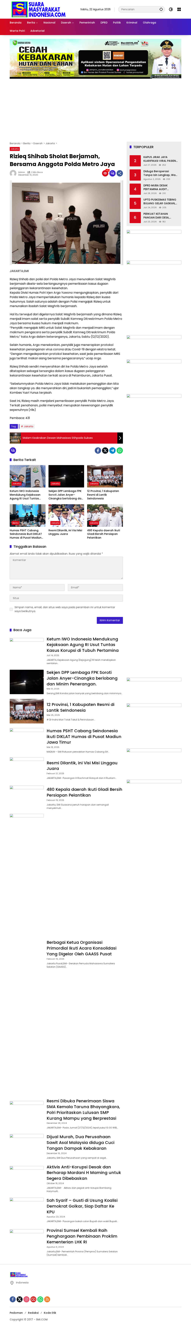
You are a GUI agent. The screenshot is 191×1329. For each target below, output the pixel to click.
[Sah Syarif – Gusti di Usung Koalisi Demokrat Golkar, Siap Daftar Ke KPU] (27, 1210)
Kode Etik (50, 1313)
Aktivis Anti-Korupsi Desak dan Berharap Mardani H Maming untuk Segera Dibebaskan (84, 1172)
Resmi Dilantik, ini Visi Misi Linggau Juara (65, 532)
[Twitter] (105, 450)
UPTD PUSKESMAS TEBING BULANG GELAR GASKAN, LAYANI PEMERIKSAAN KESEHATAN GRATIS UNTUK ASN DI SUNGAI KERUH (159, 201)
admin (21, 172)
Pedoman (16, 1313)
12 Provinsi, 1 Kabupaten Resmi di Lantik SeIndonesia (103, 494)
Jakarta (15, 148)
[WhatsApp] (120, 450)
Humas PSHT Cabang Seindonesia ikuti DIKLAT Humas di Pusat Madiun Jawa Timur (26, 534)
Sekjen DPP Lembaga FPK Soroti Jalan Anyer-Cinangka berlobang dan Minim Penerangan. (65, 494)
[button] (161, 9)
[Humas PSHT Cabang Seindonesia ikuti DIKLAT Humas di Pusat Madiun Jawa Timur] (28, 515)
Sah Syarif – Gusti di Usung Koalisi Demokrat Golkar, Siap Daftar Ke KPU (82, 1206)
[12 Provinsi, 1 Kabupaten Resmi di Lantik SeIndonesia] (105, 476)
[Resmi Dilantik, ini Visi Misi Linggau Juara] (66, 515)
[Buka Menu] (179, 9)
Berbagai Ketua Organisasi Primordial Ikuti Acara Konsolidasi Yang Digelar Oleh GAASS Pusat (81, 948)
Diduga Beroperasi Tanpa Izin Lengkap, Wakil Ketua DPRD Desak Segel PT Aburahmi (160, 173)
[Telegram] (112, 450)
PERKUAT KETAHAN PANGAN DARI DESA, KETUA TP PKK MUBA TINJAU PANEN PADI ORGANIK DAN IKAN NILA (159, 215)
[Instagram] (26, 1299)
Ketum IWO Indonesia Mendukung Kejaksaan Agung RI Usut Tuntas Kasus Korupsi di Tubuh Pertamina (25, 494)
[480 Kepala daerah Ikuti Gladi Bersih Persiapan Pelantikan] (105, 515)
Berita (15, 522)
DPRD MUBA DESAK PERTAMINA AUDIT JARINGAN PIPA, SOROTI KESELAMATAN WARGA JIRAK (159, 187)
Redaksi (33, 1313)
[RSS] (47, 1299)
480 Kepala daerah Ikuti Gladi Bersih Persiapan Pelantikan (103, 534)
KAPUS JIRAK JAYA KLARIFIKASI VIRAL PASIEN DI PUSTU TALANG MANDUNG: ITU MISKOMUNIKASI (159, 159)
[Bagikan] (120, 173)
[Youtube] (33, 1299)
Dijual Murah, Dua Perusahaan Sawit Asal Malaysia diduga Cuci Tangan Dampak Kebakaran (80, 1142)
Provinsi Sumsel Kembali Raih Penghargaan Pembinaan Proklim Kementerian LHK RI (82, 1236)
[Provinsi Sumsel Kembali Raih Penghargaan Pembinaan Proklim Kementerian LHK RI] (27, 1241)
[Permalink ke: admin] (14, 173)
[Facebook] (98, 450)
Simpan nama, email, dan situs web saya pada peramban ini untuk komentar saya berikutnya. (65, 609)
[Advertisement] (95, 110)
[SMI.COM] (39, 9)
